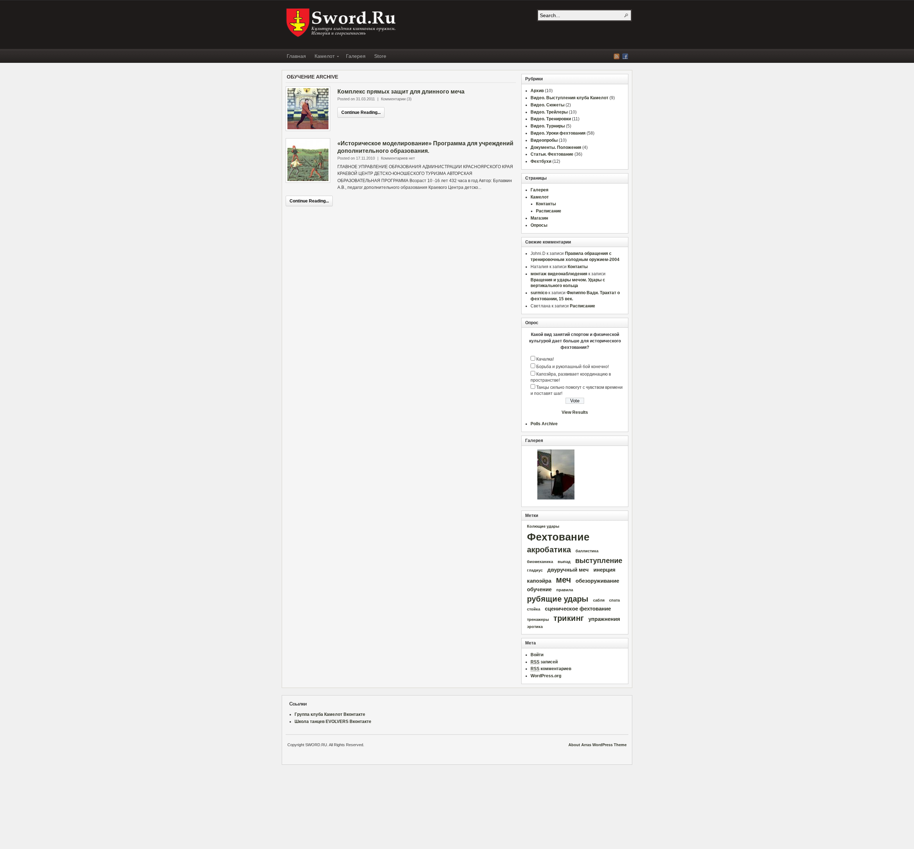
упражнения (604, 619)
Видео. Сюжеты (547, 104)
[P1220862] (555, 474)
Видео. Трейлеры (549, 112)
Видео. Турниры (548, 126)
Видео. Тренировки (551, 118)
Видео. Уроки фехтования (558, 133)
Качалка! (545, 359)
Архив (537, 90)
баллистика (587, 551)
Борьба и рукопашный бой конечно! (572, 366)
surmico (539, 292)
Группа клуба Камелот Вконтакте (330, 714)
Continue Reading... (361, 112)
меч (563, 579)
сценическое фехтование (578, 609)
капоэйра (539, 581)
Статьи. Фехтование (552, 154)
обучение (539, 589)
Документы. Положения (556, 147)
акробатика (549, 549)
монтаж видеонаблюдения (559, 273)
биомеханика (540, 561)
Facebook (625, 56)
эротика (535, 626)
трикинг (568, 618)
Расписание (548, 211)
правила (564, 590)
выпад (564, 561)
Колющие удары (543, 526)
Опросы (539, 225)
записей (544, 661)
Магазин (539, 218)
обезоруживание (597, 581)
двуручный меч (568, 570)
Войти (537, 654)
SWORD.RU (342, 23)
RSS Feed (616, 56)
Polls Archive (544, 423)
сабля (598, 600)
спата (614, 600)
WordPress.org (546, 675)
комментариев (551, 668)
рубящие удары (557, 598)
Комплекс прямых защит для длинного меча (400, 92)
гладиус (535, 570)
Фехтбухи (541, 161)
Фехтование (558, 537)
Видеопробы (544, 140)
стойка (533, 609)
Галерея (356, 56)
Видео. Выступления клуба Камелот (569, 97)
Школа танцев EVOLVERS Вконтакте (333, 721)
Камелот (322, 57)
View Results (575, 412)
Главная (296, 56)
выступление (598, 560)
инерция (604, 570)
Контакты (546, 203)
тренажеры (538, 619)
